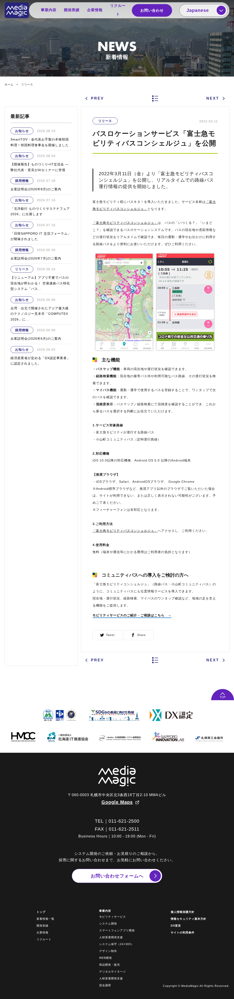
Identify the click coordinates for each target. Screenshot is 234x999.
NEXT (212, 98)
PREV (97, 98)
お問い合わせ (152, 10)
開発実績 (72, 10)
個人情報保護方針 (182, 912)
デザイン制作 (108, 951)
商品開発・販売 (109, 964)
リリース (27, 84)
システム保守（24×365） (116, 944)
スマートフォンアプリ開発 (117, 930)
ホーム (9, 84)
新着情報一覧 (45, 918)
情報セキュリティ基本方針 (188, 918)
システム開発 (108, 923)
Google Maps (117, 802)
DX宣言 (176, 925)
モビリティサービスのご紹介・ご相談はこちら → (132, 615)
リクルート (118, 10)
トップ (41, 912)
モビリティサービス (112, 916)
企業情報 (95, 10)
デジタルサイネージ (112, 971)
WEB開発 (105, 957)
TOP (223, 697)
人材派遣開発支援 (111, 937)
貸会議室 (105, 985)
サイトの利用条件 (182, 932)
